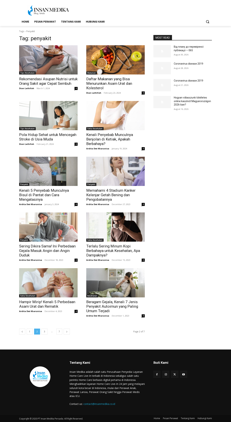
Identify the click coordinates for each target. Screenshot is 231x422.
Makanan (91, 73)
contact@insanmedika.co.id (99, 404)
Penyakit (24, 184)
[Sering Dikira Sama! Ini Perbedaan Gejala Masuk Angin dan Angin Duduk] (48, 227)
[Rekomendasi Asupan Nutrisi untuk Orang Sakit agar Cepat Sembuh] (48, 59)
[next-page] (67, 332)
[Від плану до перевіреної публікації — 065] (162, 51)
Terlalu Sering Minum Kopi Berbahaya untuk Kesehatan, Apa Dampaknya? (113, 250)
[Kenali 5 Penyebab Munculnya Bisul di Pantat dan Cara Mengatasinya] (48, 171)
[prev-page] (22, 332)
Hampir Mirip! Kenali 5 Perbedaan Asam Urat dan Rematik (47, 304)
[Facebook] (156, 374)
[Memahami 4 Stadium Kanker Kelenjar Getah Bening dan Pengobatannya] (115, 171)
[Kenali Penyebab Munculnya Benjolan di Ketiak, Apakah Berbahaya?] (115, 115)
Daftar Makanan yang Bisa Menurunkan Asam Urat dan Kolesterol (109, 83)
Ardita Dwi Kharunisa (97, 148)
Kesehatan (92, 295)
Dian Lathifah (26, 88)
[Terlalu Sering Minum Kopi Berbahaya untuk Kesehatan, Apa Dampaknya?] (115, 227)
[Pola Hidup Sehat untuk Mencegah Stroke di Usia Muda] (48, 115)
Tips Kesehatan (27, 73)
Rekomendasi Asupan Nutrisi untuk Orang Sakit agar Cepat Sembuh (48, 81)
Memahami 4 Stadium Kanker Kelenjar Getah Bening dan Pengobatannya (111, 195)
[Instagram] (165, 374)
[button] (207, 21)
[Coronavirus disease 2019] (162, 68)
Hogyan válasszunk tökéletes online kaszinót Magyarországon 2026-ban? (192, 101)
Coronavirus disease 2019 (188, 63)
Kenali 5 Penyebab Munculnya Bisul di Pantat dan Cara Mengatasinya (44, 195)
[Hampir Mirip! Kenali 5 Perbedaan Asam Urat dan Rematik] (48, 282)
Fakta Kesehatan (95, 128)
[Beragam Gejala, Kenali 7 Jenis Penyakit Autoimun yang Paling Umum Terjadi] (115, 282)
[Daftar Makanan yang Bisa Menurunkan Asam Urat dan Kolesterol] (115, 59)
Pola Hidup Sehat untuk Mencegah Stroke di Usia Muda (47, 137)
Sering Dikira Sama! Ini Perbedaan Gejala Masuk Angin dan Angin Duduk (47, 250)
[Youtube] (183, 374)
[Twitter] (174, 374)
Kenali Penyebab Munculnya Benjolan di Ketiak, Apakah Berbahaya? (109, 139)
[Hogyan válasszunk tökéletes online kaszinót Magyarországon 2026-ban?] (162, 102)
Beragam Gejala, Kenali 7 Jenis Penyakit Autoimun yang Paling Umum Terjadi (112, 306)
